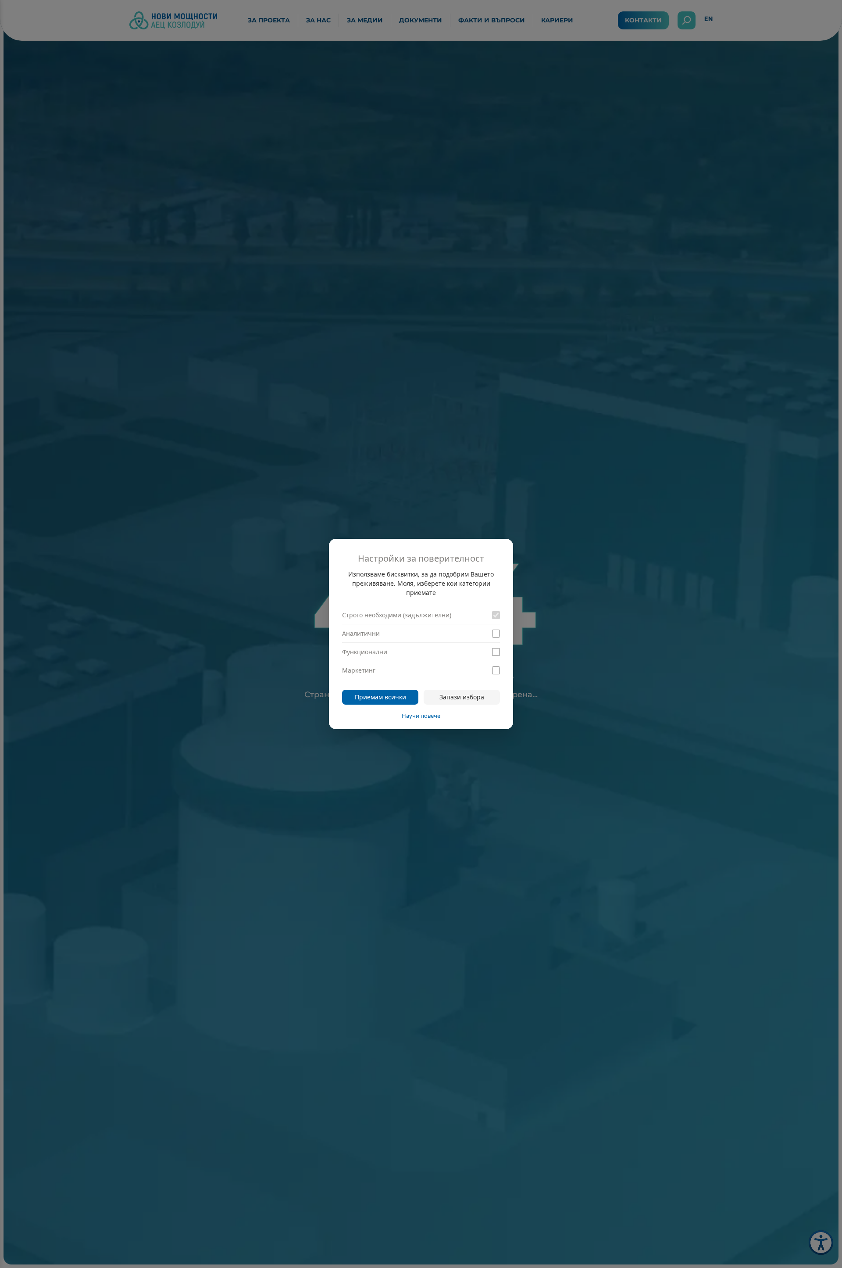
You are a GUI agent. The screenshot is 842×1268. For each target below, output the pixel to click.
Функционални (364, 652)
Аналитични (361, 633)
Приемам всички (380, 697)
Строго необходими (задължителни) (396, 615)
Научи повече (421, 716)
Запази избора (461, 697)
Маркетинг (358, 670)
